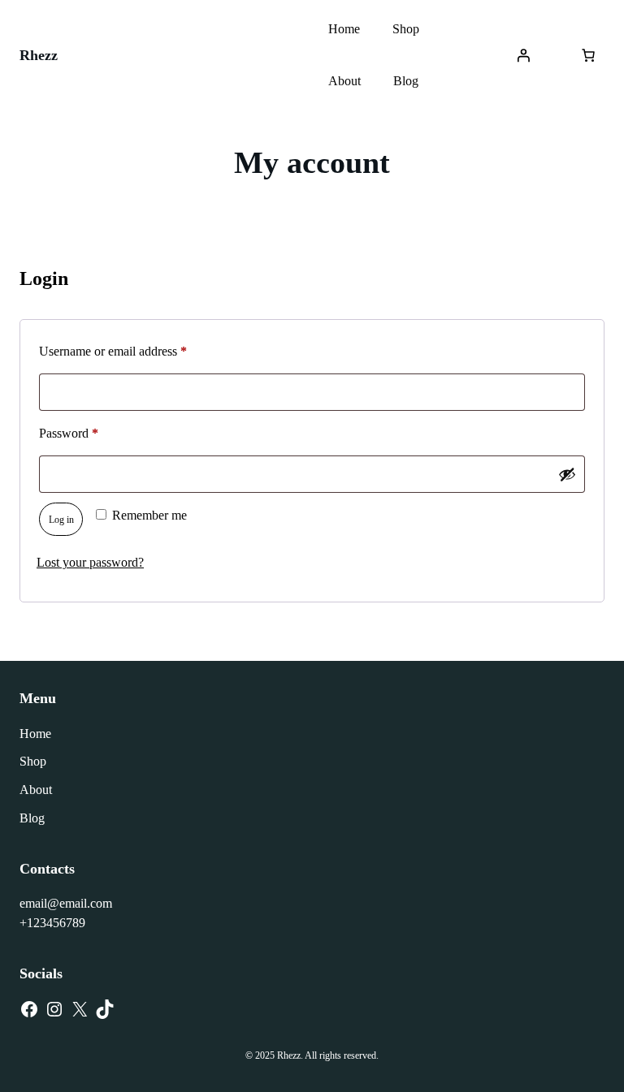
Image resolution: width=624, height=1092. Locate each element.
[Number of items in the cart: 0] (588, 55)
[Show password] (567, 474)
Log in (61, 519)
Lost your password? (90, 562)
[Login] (523, 55)
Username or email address (136, 350)
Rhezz (39, 55)
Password (92, 432)
